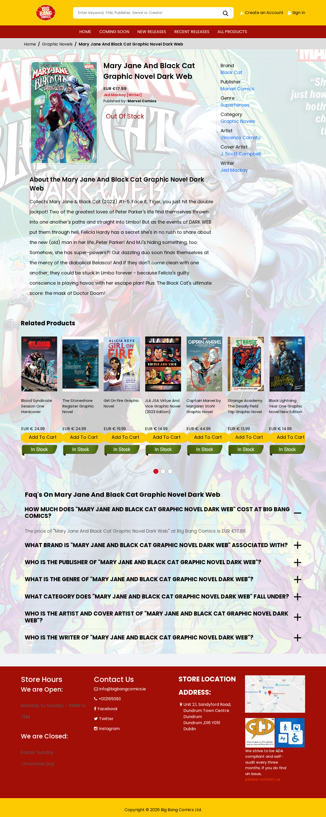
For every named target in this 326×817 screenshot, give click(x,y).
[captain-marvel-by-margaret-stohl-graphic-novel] (204, 364)
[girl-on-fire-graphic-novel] (122, 364)
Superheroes (235, 105)
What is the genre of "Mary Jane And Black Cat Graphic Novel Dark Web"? (139, 579)
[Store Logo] (46, 13)
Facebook (108, 709)
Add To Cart (43, 437)
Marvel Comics (237, 88)
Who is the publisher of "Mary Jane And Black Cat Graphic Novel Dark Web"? (143, 562)
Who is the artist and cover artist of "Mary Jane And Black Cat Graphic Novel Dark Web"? (156, 617)
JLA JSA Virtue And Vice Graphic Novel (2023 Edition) (162, 406)
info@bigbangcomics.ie (122, 689)
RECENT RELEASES (191, 32)
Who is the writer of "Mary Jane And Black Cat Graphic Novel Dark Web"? (139, 637)
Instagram (109, 729)
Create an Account (263, 13)
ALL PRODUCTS (232, 32)
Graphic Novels (57, 44)
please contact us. (263, 779)
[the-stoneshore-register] (80, 364)
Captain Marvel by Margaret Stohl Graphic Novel (203, 406)
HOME (85, 32)
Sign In (298, 13)
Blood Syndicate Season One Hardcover (36, 406)
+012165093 (110, 699)
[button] (155, 471)
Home (30, 44)
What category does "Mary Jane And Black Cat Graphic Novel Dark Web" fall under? (157, 597)
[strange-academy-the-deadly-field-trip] (246, 364)
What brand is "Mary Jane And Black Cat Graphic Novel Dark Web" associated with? (156, 545)
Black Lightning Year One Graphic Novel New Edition (285, 406)
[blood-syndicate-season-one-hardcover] (39, 364)
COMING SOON (114, 32)
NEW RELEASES (151, 32)
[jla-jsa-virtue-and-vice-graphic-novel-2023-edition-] (163, 364)
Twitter (106, 719)
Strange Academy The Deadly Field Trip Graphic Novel (245, 406)
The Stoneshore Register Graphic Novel (78, 406)
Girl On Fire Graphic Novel (121, 403)
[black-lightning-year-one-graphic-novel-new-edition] (287, 364)
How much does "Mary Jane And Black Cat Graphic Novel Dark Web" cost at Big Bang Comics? (157, 512)
